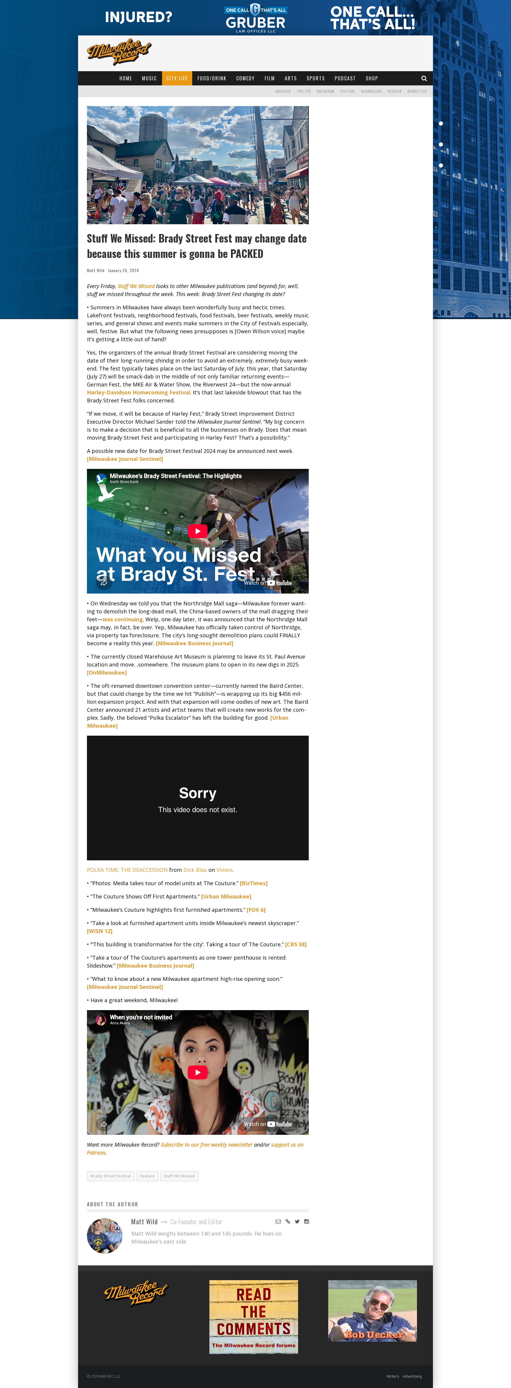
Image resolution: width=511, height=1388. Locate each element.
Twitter (304, 91)
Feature (147, 1176)
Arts (291, 78)
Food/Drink (212, 78)
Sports (316, 78)
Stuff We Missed (179, 1176)
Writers (393, 1376)
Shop (372, 78)
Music (149, 78)
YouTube (347, 91)
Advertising (412, 1376)
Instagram (325, 91)
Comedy (245, 78)
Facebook (283, 91)
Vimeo (224, 869)
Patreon (395, 91)
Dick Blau (195, 869)
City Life (177, 78)
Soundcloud (371, 91)
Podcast (345, 78)
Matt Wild (96, 270)
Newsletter (417, 91)
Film (270, 78)
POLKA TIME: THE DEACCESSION (127, 869)
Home (125, 78)
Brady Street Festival (111, 1176)
